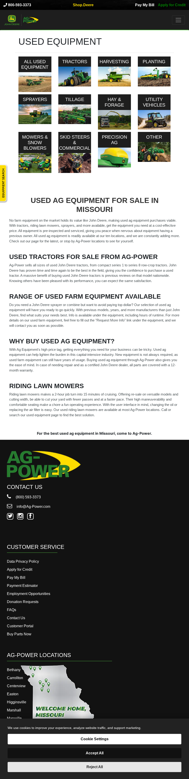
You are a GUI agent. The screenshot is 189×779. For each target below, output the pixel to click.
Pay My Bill (144, 5)
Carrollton (15, 678)
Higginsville (16, 702)
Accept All (94, 753)
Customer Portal (20, 626)
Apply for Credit (172, 5)
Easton (12, 694)
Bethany (14, 670)
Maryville (14, 718)
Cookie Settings (95, 739)
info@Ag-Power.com (33, 506)
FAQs (11, 610)
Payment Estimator (22, 586)
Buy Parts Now (19, 634)
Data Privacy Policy (23, 561)
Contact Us (16, 618)
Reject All (94, 767)
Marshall (14, 710)
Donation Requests (22, 602)
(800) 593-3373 (28, 497)
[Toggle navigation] (178, 20)
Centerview (16, 686)
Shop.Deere (83, 5)
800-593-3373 (19, 5)
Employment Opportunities (28, 594)
